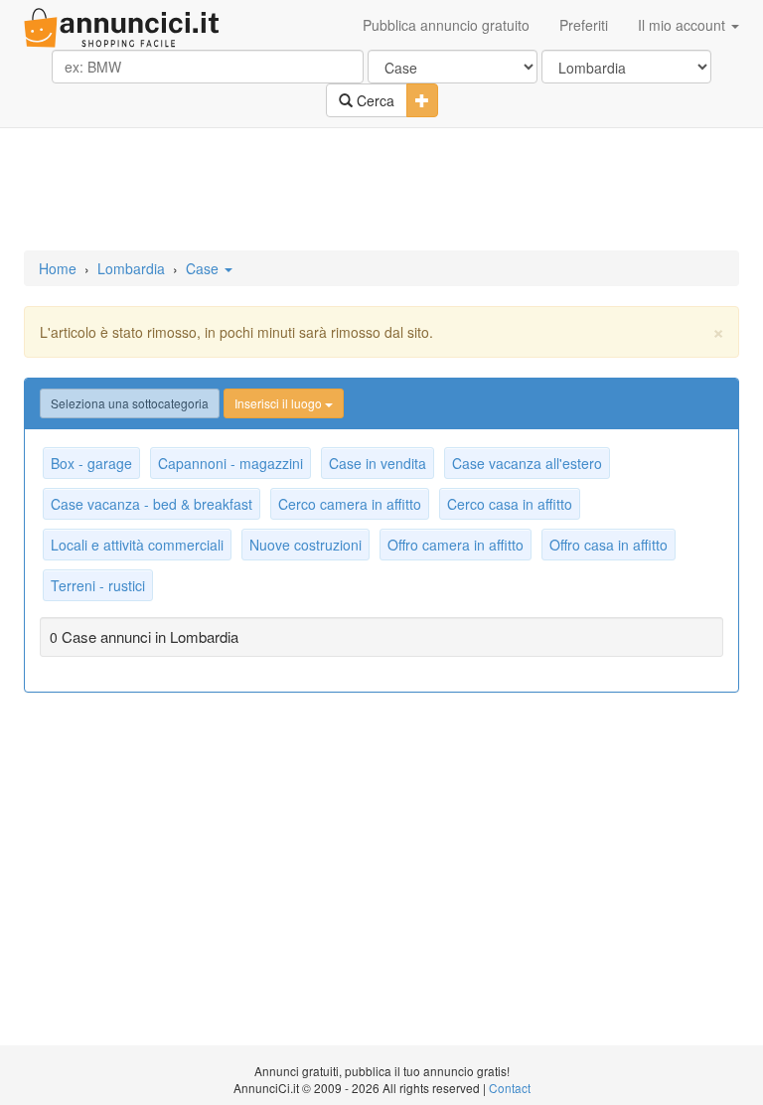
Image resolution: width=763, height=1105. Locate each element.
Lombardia (131, 268)
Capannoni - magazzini (230, 463)
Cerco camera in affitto (349, 504)
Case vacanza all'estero (527, 463)
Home (57, 268)
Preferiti (583, 25)
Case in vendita (377, 463)
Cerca (373, 100)
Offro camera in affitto (455, 544)
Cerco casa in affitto (509, 504)
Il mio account (683, 25)
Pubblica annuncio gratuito (446, 25)
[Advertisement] (381, 190)
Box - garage (91, 463)
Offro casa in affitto (608, 544)
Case (204, 268)
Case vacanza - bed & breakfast (151, 504)
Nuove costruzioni (305, 544)
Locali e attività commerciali (137, 544)
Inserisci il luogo (279, 403)
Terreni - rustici (98, 585)
